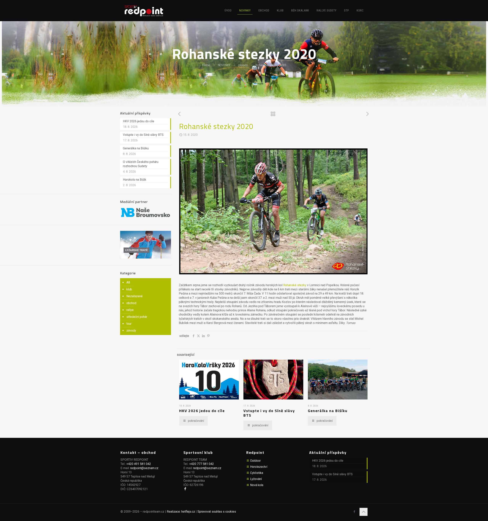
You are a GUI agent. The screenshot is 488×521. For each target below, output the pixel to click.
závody (243, 65)
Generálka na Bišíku (328, 411)
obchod (131, 303)
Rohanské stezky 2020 (270, 65)
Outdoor (255, 460)
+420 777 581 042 (201, 464)
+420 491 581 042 (138, 464)
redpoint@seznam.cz (144, 468)
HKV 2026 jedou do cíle (202, 411)
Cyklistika (256, 473)
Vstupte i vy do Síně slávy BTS (269, 413)
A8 (128, 282)
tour (129, 323)
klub (129, 289)
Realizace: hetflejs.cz (181, 511)
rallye (130, 310)
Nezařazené (134, 296)
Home (206, 65)
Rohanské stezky (294, 285)
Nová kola (256, 485)
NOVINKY (224, 65)
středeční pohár (136, 317)
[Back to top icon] (364, 512)
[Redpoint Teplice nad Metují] (144, 10)
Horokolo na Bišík (134, 179)
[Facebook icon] (354, 511)
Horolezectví (258, 467)
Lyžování (256, 479)
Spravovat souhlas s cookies (216, 511)
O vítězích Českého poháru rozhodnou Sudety (140, 164)
